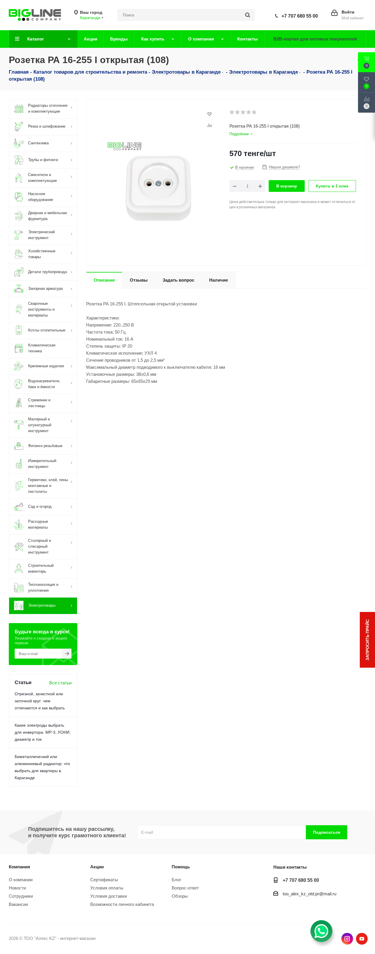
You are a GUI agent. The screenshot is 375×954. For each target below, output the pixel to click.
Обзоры (180, 896)
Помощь (181, 866)
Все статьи (60, 682)
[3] (243, 112)
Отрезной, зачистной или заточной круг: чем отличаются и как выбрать (40, 700)
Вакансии (18, 904)
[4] (249, 112)
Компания (19, 866)
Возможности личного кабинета (122, 904)
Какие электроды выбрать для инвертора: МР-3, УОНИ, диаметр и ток (43, 732)
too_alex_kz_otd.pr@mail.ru (309, 893)
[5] (254, 112)
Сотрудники (21, 896)
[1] (232, 112)
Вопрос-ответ (185, 887)
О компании (21, 879)
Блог (176, 879)
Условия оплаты (106, 887)
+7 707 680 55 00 (300, 15)
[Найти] (248, 15)
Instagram (347, 939)
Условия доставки (108, 896)
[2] (238, 112)
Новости (17, 887)
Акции (97, 866)
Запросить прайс (367, 639)
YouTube (362, 939)
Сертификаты (104, 879)
